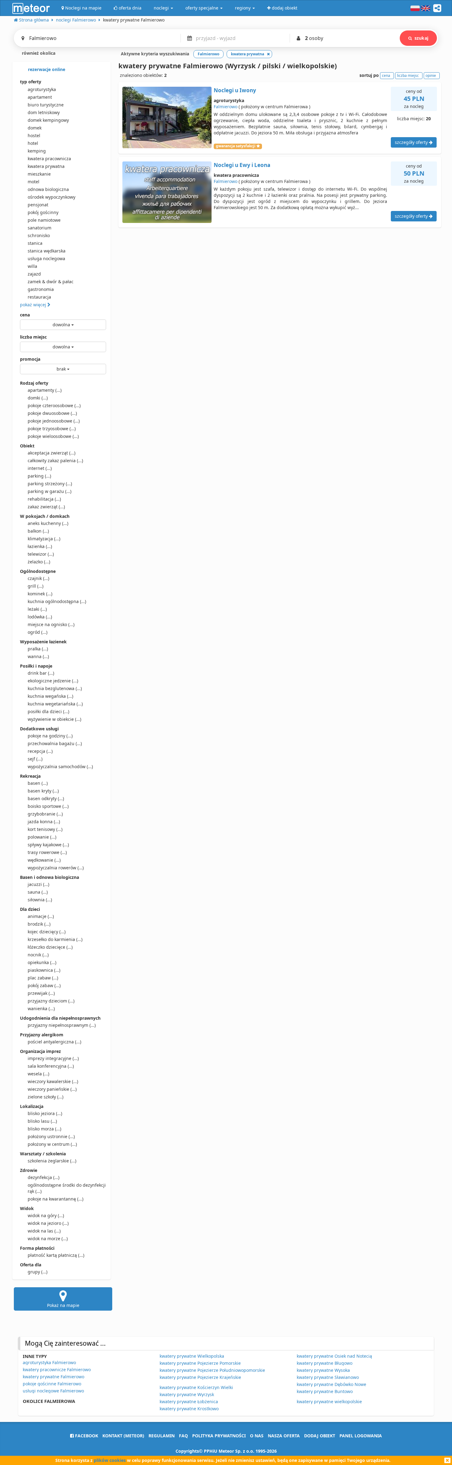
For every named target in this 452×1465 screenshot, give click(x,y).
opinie (431, 75)
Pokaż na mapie (63, 1305)
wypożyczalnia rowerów (56, 868)
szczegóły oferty (412, 142)
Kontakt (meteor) (123, 1436)
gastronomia (41, 289)
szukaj (421, 38)
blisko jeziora (45, 1113)
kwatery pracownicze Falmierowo (57, 1369)
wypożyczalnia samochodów (60, 766)
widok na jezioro (48, 1223)
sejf (35, 759)
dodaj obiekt (319, 1436)
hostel (34, 135)
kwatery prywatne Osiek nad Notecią (334, 1356)
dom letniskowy (44, 112)
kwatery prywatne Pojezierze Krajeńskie (200, 1377)
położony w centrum (52, 1144)
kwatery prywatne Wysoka (323, 1370)
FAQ (183, 1436)
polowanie (42, 837)
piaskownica (44, 970)
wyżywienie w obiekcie (54, 719)
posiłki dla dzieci (48, 711)
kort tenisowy (45, 829)
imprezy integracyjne (53, 1058)
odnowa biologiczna (48, 189)
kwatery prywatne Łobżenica (189, 1401)
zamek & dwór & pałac (50, 281)
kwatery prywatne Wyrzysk (187, 1394)
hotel (33, 143)
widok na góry (46, 1215)
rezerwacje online (46, 69)
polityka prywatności (219, 1436)
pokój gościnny (43, 212)
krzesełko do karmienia (55, 939)
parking (39, 476)
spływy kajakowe (48, 845)
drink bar (41, 673)
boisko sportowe (48, 806)
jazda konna (44, 821)
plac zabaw (43, 978)
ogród (37, 632)
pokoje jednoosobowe (54, 421)
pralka (38, 649)
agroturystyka (42, 89)
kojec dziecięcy (46, 932)
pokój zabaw (44, 985)
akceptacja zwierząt (51, 453)
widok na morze (48, 1238)
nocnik (38, 955)
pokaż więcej (33, 305)
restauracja (39, 297)
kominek (40, 594)
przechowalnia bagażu (55, 743)
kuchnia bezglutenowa (55, 688)
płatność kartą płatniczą (56, 1255)
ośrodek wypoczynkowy (51, 197)
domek (35, 128)
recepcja (40, 751)
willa (32, 266)
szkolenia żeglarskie (52, 1161)
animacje (41, 916)
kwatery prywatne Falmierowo (53, 1377)
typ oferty (30, 82)
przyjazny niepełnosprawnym (62, 1025)
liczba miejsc (33, 337)
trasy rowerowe (47, 852)
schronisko (39, 235)
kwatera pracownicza (49, 158)
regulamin (162, 1436)
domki (38, 398)
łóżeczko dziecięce (50, 947)
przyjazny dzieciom (51, 1001)
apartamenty (44, 390)
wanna (38, 656)
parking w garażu (49, 491)
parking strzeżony (50, 483)
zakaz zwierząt (46, 507)
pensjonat (38, 205)
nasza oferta (284, 1436)
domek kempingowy (48, 120)
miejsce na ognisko (51, 624)
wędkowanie (44, 860)
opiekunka (42, 962)
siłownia (40, 900)
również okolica (38, 53)
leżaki (37, 609)
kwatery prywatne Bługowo (324, 1363)
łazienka (40, 546)
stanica (35, 243)
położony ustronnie (51, 1136)
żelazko (39, 562)
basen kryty (43, 791)
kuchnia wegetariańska (55, 704)
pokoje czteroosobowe (54, 405)
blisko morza (44, 1129)
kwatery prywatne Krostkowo (189, 1408)
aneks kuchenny (48, 523)
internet (40, 468)
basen (38, 783)
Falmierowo (225, 106)
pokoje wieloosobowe (53, 436)
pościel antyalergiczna (54, 1042)
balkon (38, 531)
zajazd (34, 274)
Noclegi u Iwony (235, 90)
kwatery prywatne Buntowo (325, 1391)
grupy (37, 1272)
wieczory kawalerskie (53, 1081)
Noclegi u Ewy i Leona (242, 165)
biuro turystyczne (46, 105)
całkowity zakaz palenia (55, 460)
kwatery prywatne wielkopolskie (329, 1401)
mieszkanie (39, 174)
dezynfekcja (43, 1177)
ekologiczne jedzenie (53, 681)
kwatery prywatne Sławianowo (328, 1377)
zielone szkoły (45, 1097)
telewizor (41, 554)
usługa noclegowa (46, 258)
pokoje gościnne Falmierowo (52, 1384)
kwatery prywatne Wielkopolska (192, 1356)
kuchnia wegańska (50, 696)
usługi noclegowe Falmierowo (53, 1391)
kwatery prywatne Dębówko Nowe (331, 1384)
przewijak (41, 993)
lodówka (40, 617)
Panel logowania (360, 1436)
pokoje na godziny (50, 736)
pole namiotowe (44, 220)
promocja (30, 359)
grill (35, 586)
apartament (40, 97)
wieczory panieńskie (52, 1089)
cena (25, 315)
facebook (86, 1436)
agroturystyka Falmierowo (49, 1362)
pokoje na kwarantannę (55, 1199)
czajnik (38, 578)
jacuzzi (38, 884)
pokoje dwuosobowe (52, 413)
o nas (257, 1436)
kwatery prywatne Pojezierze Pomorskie (200, 1363)
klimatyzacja (44, 539)
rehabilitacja (44, 499)
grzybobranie (45, 814)
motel (33, 182)
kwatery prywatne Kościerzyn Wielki (196, 1387)
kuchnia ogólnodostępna (57, 601)
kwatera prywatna (46, 166)
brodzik (39, 924)
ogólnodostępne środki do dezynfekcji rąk (67, 1188)
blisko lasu (42, 1121)
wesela (38, 1074)
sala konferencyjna (51, 1066)
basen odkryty (46, 798)
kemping (37, 151)
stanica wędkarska (46, 251)
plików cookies (110, 1460)
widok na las (44, 1231)
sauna (38, 892)
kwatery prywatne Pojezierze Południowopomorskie (212, 1370)
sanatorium (39, 228)
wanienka (41, 1008)
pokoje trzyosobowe (52, 428)
